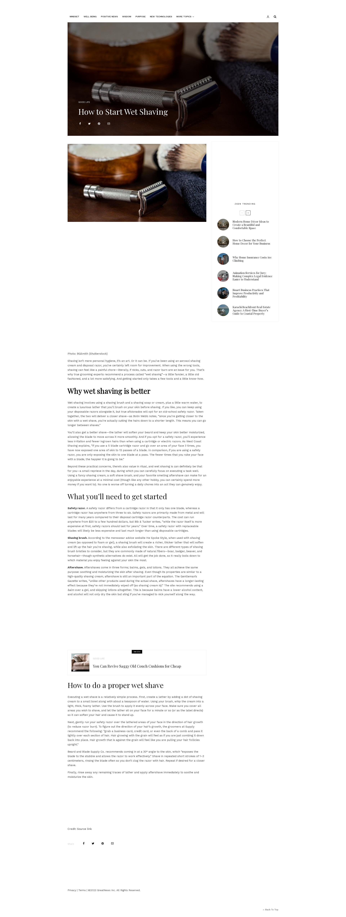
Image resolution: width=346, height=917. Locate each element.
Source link (84, 829)
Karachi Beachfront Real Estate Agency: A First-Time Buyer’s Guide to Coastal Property (251, 310)
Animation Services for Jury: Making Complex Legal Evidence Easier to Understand (252, 276)
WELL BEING (90, 16)
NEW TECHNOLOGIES (161, 16)
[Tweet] (89, 123)
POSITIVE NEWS (109, 16)
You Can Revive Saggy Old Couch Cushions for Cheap (137, 666)
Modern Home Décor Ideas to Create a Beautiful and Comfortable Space (251, 225)
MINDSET (74, 16)
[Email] (108, 123)
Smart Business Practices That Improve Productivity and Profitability (251, 293)
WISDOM (126, 16)
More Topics (183, 16)
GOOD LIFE (84, 102)
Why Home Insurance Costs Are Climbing (252, 259)
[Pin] (99, 123)
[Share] (80, 123)
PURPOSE (141, 16)
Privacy (72, 890)
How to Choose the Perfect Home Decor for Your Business (251, 242)
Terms (82, 890)
